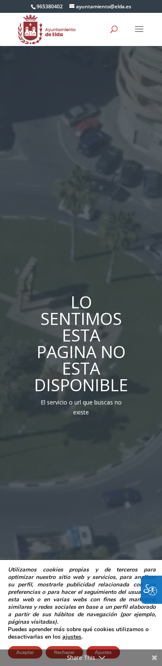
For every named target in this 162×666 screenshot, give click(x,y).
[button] (139, 34)
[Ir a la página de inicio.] (47, 29)
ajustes (71, 637)
